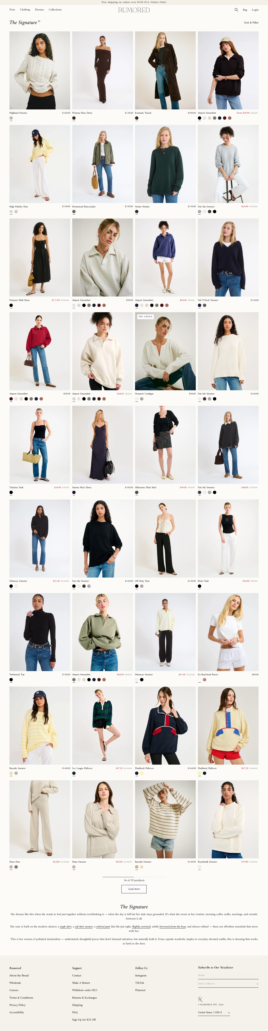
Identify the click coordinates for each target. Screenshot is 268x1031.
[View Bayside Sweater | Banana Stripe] (39, 726)
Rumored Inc (209, 1005)
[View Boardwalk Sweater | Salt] (228, 819)
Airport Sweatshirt (207, 113)
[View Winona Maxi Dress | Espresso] (102, 70)
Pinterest (140, 990)
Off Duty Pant (142, 581)
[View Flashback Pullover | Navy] (165, 726)
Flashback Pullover (144, 768)
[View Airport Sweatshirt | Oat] (102, 351)
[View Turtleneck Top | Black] (39, 632)
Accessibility (16, 1012)
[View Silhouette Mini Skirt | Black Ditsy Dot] (165, 445)
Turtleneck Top (16, 674)
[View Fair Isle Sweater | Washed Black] (228, 445)
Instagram (141, 975)
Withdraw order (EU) (84, 990)
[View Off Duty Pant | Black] (165, 538)
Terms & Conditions (21, 997)
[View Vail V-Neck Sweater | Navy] (228, 257)
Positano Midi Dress (19, 300)
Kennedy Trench (143, 113)
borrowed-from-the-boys (173, 926)
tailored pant (103, 926)
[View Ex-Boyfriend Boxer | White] (228, 632)
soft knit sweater (84, 926)
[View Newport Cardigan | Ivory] (165, 351)
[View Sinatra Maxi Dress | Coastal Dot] (102, 445)
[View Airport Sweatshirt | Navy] (165, 257)
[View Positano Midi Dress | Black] (39, 257)
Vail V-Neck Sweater (208, 300)
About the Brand (19, 975)
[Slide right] (65, 70)
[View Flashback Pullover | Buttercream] (228, 726)
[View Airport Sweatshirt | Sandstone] (102, 632)
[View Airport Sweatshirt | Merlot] (39, 351)
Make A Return (81, 983)
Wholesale (15, 983)
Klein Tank (203, 581)
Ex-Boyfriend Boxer (208, 674)
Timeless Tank (16, 487)
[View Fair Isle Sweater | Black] (102, 538)
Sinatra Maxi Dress (81, 487)
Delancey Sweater (18, 581)
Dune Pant (14, 862)
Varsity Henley (142, 206)
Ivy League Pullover (82, 768)
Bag (246, 10)
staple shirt (65, 926)
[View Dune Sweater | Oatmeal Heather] (102, 819)
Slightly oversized (141, 926)
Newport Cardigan (144, 394)
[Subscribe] (257, 983)
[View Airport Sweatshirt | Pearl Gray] (102, 257)
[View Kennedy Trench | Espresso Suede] (165, 70)
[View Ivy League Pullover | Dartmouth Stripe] (102, 726)
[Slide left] (14, 70)
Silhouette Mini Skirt (145, 487)
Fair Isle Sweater (206, 206)
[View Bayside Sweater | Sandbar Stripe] (165, 819)
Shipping (77, 1005)
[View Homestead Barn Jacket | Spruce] (102, 164)
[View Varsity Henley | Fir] (165, 164)
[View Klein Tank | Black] (228, 538)
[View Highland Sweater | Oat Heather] (39, 70)
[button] (25, 10)
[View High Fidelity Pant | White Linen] (39, 164)
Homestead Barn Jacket (83, 206)
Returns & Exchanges (84, 997)
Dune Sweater (79, 862)
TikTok (139, 983)
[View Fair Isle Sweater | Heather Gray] (228, 164)
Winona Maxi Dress (82, 113)
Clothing (25, 10)
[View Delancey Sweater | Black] (39, 538)
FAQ (74, 1012)
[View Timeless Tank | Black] (39, 445)
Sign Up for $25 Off (84, 1019)
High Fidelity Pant (18, 206)
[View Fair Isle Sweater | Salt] (228, 351)
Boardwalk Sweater (207, 862)
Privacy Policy (17, 1005)
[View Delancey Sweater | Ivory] (165, 632)
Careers (13, 990)
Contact (76, 975)
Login (256, 10)
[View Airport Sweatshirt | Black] (228, 70)
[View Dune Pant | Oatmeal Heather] (39, 819)
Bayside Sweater (17, 768)
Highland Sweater (18, 113)
